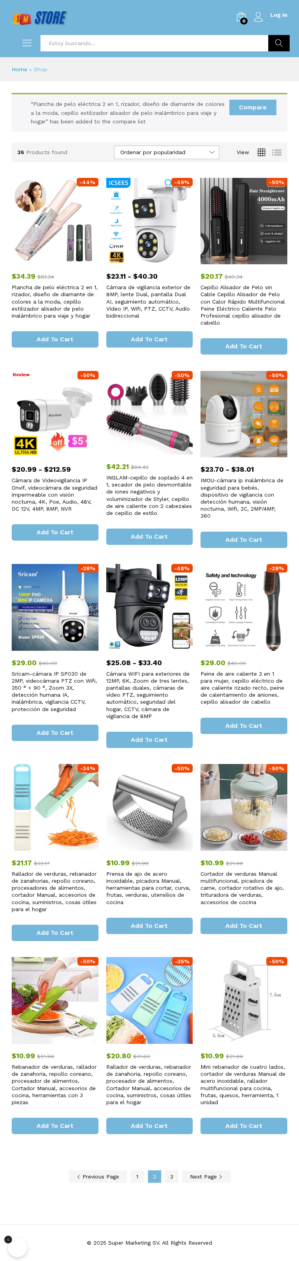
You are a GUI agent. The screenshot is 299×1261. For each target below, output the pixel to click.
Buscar (279, 43)
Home (19, 69)
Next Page (204, 1176)
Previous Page (100, 1176)
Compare (253, 107)
